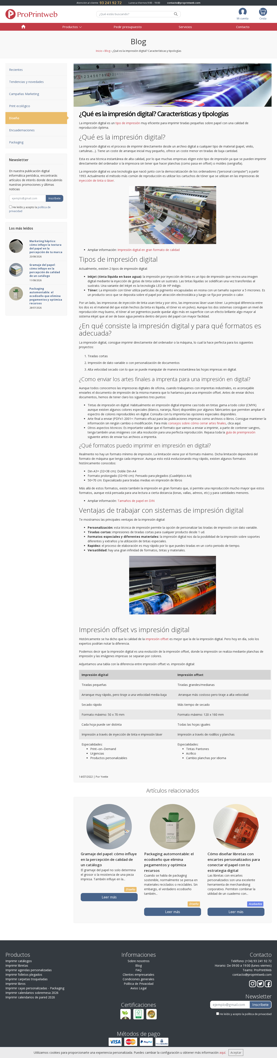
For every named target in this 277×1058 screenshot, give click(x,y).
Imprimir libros (15, 984)
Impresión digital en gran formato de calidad (149, 250)
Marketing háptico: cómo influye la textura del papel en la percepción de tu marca (45, 246)
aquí (222, 1052)
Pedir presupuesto (128, 27)
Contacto (243, 27)
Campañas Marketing (24, 94)
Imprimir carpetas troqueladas (26, 979)
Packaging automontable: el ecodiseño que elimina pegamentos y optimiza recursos (45, 296)
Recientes (16, 70)
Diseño (14, 118)
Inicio (99, 51)
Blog (107, 51)
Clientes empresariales (138, 974)
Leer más (109, 897)
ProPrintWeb (263, 970)
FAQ (138, 970)
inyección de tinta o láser (96, 180)
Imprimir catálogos (18, 961)
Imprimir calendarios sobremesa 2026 (31, 993)
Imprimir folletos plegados (23, 974)
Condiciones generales (138, 979)
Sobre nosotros (139, 961)
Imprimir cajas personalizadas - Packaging (34, 988)
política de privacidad (258, 1014)
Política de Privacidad (138, 984)
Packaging (16, 142)
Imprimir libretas (16, 965)
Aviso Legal (138, 988)
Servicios (185, 27)
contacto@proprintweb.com (183, 2)
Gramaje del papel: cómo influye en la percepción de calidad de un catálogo (44, 270)
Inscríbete (54, 198)
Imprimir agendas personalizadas (28, 970)
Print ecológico (19, 106)
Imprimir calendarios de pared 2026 (30, 997)
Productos (70, 27)
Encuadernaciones (22, 130)
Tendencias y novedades (26, 82)
